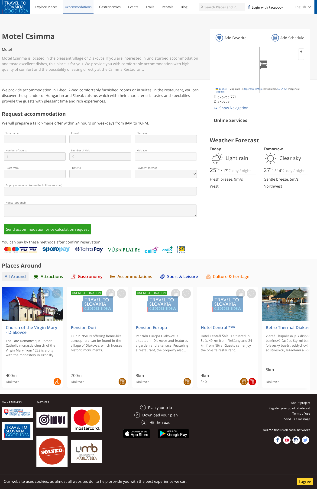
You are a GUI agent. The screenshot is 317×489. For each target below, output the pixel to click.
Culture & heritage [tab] (231, 276)
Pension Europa (151, 327)
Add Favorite (235, 37)
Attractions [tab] (52, 276)
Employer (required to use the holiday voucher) (34, 185)
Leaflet (222, 88)
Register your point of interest (289, 408)
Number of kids (80, 150)
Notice (16, 202)
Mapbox (220, 91)
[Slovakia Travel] (16, 7)
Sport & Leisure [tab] (182, 276)
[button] (301, 51)
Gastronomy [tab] (90, 276)
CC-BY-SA (282, 88)
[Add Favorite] (56, 293)
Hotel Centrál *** (218, 327)
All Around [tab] (15, 276)
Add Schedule (292, 37)
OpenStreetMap (253, 88)
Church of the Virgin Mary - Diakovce (31, 330)
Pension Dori (83, 327)
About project (300, 403)
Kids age (142, 150)
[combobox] (222, 7)
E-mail (75, 132)
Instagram (296, 440)
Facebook (277, 440)
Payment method (147, 167)
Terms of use (301, 413)
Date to (76, 167)
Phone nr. (143, 132)
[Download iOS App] (136, 439)
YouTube (287, 440)
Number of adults (16, 150)
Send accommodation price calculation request (47, 229)
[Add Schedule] (45, 293)
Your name (12, 132)
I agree (305, 481)
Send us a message (297, 419)
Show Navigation (234, 107)
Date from (12, 167)
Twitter (305, 440)
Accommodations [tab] (134, 276)
